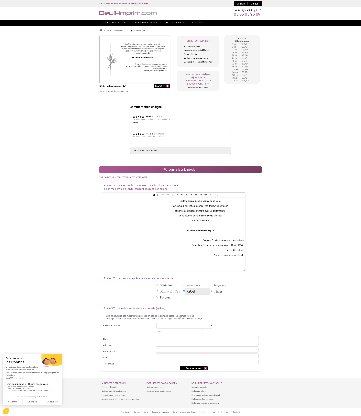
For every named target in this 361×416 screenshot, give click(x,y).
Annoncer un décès (199, 387)
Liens (146, 412)
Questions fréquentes (160, 412)
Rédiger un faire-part (199, 391)
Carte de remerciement (116, 31)
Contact (137, 412)
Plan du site (125, 412)
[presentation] (158, 195)
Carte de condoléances (156, 387)
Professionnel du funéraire (202, 399)
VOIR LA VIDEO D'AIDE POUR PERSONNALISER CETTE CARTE (123, 177)
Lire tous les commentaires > (146, 150)
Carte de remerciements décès (114, 391)
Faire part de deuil (109, 387)
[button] (158, 195)
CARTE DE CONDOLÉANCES (176, 23)
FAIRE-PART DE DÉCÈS (121, 23)
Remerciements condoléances (159, 391)
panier (254, 3)
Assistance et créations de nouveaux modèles (120, 399)
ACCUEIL (104, 23)
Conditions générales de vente (185, 412)
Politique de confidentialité (229, 412)
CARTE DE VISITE (198, 23)
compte (241, 3)
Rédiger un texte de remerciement (205, 403)
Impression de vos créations (113, 395)
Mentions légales (208, 412)
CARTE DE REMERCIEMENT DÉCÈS (147, 23)
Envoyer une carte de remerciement (205, 395)
